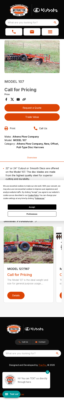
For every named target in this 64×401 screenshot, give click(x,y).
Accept (32, 207)
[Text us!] (11, 394)
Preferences (31, 214)
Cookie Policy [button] (33, 195)
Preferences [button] (39, 198)
